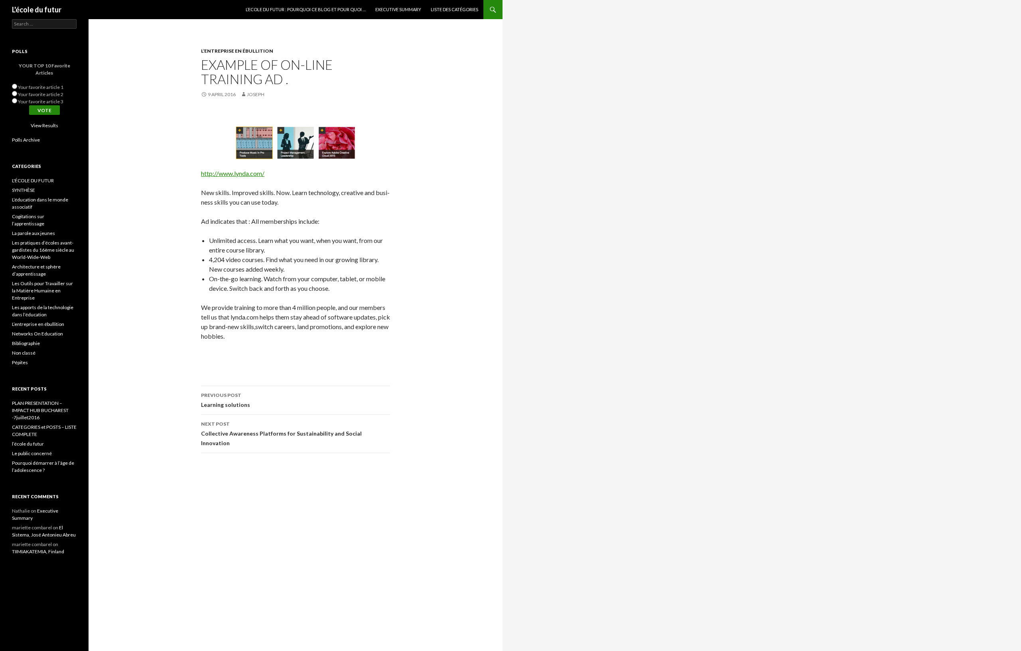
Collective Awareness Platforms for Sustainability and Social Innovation (281, 433)
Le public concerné (32, 453)
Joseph (255, 94)
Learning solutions (225, 400)
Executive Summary (398, 9)
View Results (44, 125)
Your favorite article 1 (40, 87)
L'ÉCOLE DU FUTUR (33, 180)
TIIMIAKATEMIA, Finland (38, 551)
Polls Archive (26, 140)
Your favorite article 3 (40, 102)
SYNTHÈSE (23, 190)
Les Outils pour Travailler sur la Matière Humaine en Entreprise (42, 290)
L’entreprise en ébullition (237, 51)
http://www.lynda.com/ (232, 173)
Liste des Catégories (454, 9)
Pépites (20, 362)
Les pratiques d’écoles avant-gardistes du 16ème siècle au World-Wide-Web (43, 250)
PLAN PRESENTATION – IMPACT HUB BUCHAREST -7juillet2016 (40, 410)
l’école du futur (28, 444)
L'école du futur (36, 9)
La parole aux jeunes (33, 233)
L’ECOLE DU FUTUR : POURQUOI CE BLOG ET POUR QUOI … (306, 9)
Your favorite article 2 (40, 94)
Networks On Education (37, 334)
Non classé (23, 353)
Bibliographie (26, 343)
